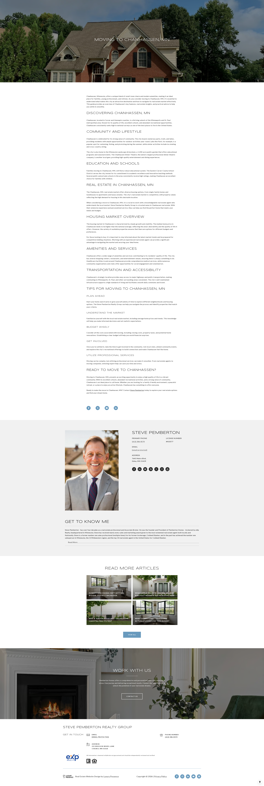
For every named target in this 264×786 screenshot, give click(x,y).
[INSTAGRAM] (162, 469)
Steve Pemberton (137, 390)
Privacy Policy (160, 776)
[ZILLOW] (167, 469)
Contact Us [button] (132, 696)
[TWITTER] (156, 469)
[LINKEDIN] (140, 469)
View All (132, 635)
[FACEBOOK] (134, 469)
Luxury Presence (111, 776)
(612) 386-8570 (138, 441)
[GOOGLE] (151, 469)
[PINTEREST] (199, 776)
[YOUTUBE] (145, 469)
